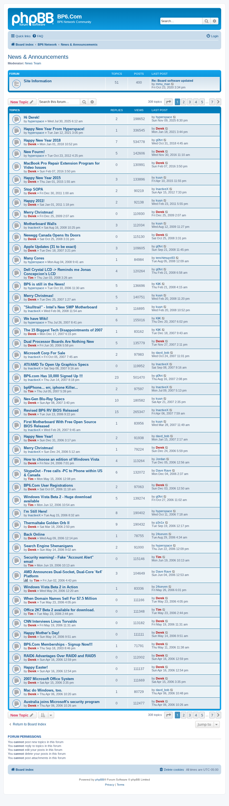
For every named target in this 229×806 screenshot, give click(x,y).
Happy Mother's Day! (41, 633)
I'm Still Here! (35, 511)
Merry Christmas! (38, 212)
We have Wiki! (36, 319)
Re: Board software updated (172, 80)
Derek (160, 128)
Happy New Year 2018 (42, 140)
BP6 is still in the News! (44, 284)
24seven (162, 534)
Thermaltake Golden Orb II (47, 523)
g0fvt (159, 140)
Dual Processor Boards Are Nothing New (59, 341)
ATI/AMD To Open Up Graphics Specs (56, 364)
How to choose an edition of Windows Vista (61, 459)
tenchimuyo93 (165, 257)
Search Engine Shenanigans (48, 546)
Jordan (160, 459)
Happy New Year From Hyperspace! (54, 129)
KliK (158, 283)
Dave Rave (163, 470)
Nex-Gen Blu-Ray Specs (44, 399)
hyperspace (36, 121)
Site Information (38, 81)
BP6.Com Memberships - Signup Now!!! (58, 644)
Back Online (34, 534)
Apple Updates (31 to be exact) (50, 247)
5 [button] (202, 101)
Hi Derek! (31, 117)
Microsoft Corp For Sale (44, 353)
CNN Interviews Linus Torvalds (50, 621)
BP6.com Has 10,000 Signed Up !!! (53, 376)
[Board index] (33, 18)
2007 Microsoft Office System (49, 679)
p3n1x (160, 522)
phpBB (99, 779)
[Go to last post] (174, 117)
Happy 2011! (34, 201)
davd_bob (162, 352)
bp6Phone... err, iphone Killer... (51, 387)
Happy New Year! (38, 436)
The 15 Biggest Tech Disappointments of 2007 (63, 330)
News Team (33, 63)
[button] (168, 102)
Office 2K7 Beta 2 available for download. (59, 610)
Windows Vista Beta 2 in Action (51, 587)
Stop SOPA (33, 189)
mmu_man (163, 84)
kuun (159, 177)
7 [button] (212, 101)
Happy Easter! (36, 667)
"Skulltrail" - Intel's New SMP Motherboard (60, 307)
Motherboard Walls (40, 224)
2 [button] (184, 101)
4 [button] (196, 101)
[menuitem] (37, 36)
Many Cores (34, 258)
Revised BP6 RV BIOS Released (51, 410)
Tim (31, 277)
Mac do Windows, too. (43, 690)
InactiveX (162, 189)
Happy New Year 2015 (42, 178)
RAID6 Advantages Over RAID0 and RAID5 (60, 656)
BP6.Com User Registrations (48, 485)
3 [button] (190, 101)
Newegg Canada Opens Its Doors (52, 235)
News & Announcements (38, 57)
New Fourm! (34, 152)
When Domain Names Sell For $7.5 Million (60, 598)
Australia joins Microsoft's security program (62, 702)
